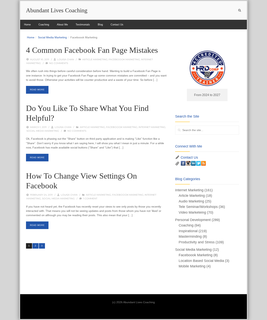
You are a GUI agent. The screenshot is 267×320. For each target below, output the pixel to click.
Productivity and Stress (197, 242)
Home (27, 24)
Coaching (44, 24)
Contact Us (117, 24)
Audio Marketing (191, 201)
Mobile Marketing (192, 266)
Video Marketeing (192, 212)
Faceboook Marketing (124, 59)
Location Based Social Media (201, 261)
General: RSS (203, 163)
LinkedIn (193, 163)
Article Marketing (95, 59)
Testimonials (83, 24)
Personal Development (193, 220)
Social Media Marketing (52, 37)
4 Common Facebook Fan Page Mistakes (92, 50)
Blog (100, 24)
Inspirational (188, 231)
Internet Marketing (152, 127)
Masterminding (190, 236)
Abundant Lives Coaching (56, 10)
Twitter (198, 163)
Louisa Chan (65, 59)
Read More (37, 89)
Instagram (188, 163)
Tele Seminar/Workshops (198, 207)
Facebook (183, 163)
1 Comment (90, 198)
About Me (62, 24)
